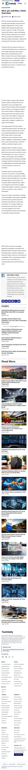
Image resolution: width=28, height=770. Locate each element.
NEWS (3, 662)
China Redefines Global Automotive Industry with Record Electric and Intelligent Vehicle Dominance (12, 331)
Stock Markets (5, 670)
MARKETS (17, 694)
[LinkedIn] (3, 657)
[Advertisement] (14, 84)
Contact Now (18, 754)
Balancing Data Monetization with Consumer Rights (11, 578)
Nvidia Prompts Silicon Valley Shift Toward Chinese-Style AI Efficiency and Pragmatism (14, 382)
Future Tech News (6, 681)
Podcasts (4, 689)
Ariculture (16, 679)
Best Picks (16, 714)
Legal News (4, 679)
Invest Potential (18, 707)
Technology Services (19, 734)
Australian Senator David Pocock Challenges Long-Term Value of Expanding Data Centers (14, 320)
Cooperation (5, 714)
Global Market (17, 703)
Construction (17, 670)
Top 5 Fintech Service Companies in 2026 (14, 492)
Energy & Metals (6, 673)
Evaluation (4, 722)
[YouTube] (6, 657)
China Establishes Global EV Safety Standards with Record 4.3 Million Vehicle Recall (14, 405)
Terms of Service (21, 764)
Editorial (4, 743)
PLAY (4, 687)
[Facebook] (12, 657)
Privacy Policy (12, 764)
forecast (4, 745)
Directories (16, 725)
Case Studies (5, 736)
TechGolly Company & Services (7, 0)
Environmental (17, 681)
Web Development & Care (19, 741)
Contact (17, 0)
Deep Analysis (5, 738)
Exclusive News (5, 668)
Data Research (17, 736)
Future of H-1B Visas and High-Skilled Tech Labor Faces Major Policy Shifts (13, 558)
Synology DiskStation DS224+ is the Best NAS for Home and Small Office (14, 471)
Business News (5, 666)
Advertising (17, 730)
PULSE (16, 662)
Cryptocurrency (18, 701)
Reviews (16, 716)
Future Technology (6, 701)
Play (20, 3)
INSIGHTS (4, 727)
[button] (3, 301)
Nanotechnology (6, 705)
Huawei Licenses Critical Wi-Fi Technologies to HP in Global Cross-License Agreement (12, 428)
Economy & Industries (7, 716)
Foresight (4, 749)
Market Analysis (18, 705)
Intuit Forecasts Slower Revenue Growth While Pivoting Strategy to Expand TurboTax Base (13, 536)
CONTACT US (17, 745)
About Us (5, 764)
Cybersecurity (5, 697)
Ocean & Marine (6, 707)
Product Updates (18, 718)
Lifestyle (4, 720)
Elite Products (17, 720)
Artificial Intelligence (19, 664)
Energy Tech (17, 675)
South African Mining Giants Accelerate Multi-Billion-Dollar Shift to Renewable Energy (13, 312)
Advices (4, 732)
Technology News (6, 664)
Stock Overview (6, 7)
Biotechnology (17, 666)
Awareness (4, 718)
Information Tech (18, 683)
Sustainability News (6, 677)
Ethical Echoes (5, 741)
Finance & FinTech (18, 677)
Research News (5, 683)
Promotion (16, 732)
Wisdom (4, 758)
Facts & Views (5, 747)
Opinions (4, 730)
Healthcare (4, 703)
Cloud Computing (18, 668)
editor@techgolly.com (19, 747)
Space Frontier (5, 710)
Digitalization (5, 699)
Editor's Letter (5, 734)
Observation (5, 756)
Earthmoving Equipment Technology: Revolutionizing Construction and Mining (13, 621)
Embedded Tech (18, 673)
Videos (3, 691)
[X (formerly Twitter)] (9, 657)
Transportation (17, 685)
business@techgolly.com (20, 750)
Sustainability (5, 712)
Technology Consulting (19, 738)
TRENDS (4, 694)
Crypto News (5, 675)
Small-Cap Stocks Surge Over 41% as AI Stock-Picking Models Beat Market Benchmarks (13, 513)
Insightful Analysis (6, 751)
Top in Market (17, 712)
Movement (16, 710)
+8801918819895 (20, 752)
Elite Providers (17, 722)
